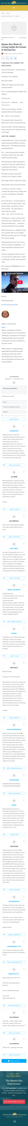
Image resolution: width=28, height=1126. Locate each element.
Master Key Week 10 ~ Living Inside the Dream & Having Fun (13, 47)
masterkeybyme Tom (14, 946)
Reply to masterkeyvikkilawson (14, 768)
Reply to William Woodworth (15, 621)
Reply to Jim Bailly (14, 509)
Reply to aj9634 (14, 834)
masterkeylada (14, 780)
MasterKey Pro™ (14, 974)
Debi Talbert (14, 548)
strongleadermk (14, 901)
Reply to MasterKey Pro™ (14, 1005)
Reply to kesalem (14, 656)
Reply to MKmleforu (14, 717)
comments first (18, 379)
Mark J (21, 53)
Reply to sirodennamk (14, 465)
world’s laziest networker (9, 305)
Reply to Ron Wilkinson (14, 536)
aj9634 (14, 805)
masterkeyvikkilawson (14, 729)
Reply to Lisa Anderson (14, 1033)
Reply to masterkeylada (14, 793)
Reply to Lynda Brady (14, 889)
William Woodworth (14, 590)
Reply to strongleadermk (15, 934)
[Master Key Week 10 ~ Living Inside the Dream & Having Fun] (14, 28)
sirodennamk (14, 431)
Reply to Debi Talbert (14, 578)
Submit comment (14, 419)
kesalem (14, 633)
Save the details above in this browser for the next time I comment (15, 416)
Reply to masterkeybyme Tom (14, 962)
